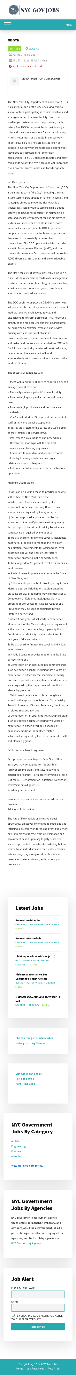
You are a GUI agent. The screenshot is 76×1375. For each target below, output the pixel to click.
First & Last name (23, 1288)
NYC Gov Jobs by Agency (26, 1243)
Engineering (18, 1146)
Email (14, 1301)
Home (19, 1368)
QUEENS (34, 48)
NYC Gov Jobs (49, 1364)
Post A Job (54, 1368)
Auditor (15, 1141)
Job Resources (35, 1368)
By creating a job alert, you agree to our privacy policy (37, 1317)
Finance (16, 1151)
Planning (16, 1156)
